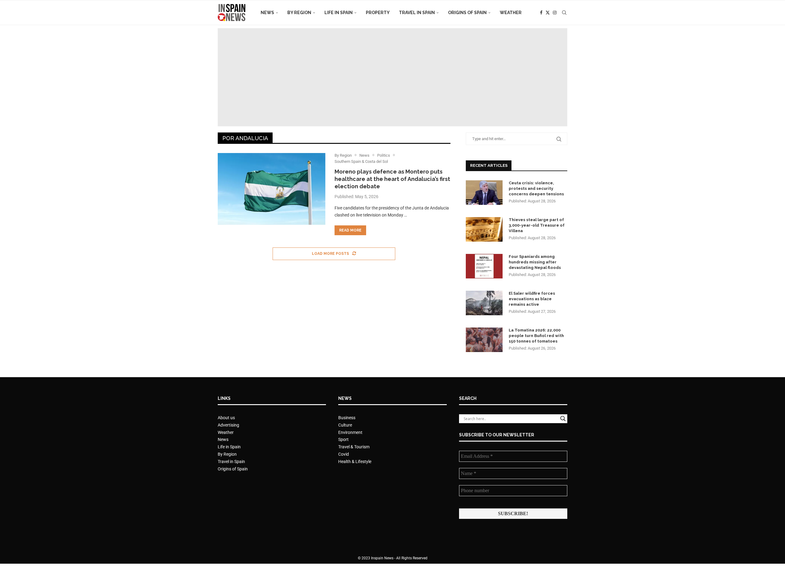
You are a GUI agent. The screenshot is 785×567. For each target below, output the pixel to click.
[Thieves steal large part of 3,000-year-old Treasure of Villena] (484, 229)
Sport (343, 439)
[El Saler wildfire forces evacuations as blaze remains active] (484, 303)
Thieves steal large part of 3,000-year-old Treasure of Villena (537, 225)
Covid (343, 454)
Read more (350, 230)
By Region (299, 12)
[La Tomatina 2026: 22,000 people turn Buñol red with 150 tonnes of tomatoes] (484, 340)
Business (346, 417)
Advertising (228, 425)
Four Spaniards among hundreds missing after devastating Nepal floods (535, 262)
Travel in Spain (417, 12)
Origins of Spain (467, 12)
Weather (511, 12)
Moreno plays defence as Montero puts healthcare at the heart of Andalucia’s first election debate (392, 179)
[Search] (564, 12)
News (267, 12)
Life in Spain (338, 12)
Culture (345, 425)
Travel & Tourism (354, 446)
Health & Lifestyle (354, 461)
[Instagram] (555, 12)
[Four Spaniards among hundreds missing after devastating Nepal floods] (484, 266)
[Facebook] (541, 12)
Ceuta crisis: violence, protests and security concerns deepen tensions (536, 188)
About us (226, 417)
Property (378, 12)
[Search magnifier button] (563, 418)
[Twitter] (548, 12)
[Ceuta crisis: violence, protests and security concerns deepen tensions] (484, 192)
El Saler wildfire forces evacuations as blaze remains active (532, 299)
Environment (350, 432)
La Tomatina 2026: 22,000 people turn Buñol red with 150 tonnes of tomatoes (536, 335)
